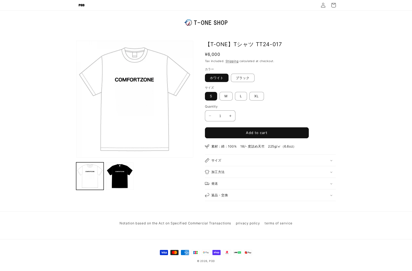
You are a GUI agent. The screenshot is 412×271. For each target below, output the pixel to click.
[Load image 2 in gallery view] (119, 176)
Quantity (211, 106)
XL (256, 96)
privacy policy (248, 223)
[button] (270, 160)
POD (212, 261)
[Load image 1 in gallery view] (90, 176)
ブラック (243, 78)
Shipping (232, 61)
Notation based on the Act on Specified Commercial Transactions (175, 223)
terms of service (278, 223)
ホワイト (217, 78)
